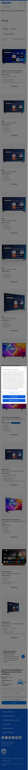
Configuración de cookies (13, 393)
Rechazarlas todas (13, 397)
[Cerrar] (24, 367)
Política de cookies (9, 389)
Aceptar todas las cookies (13, 401)
